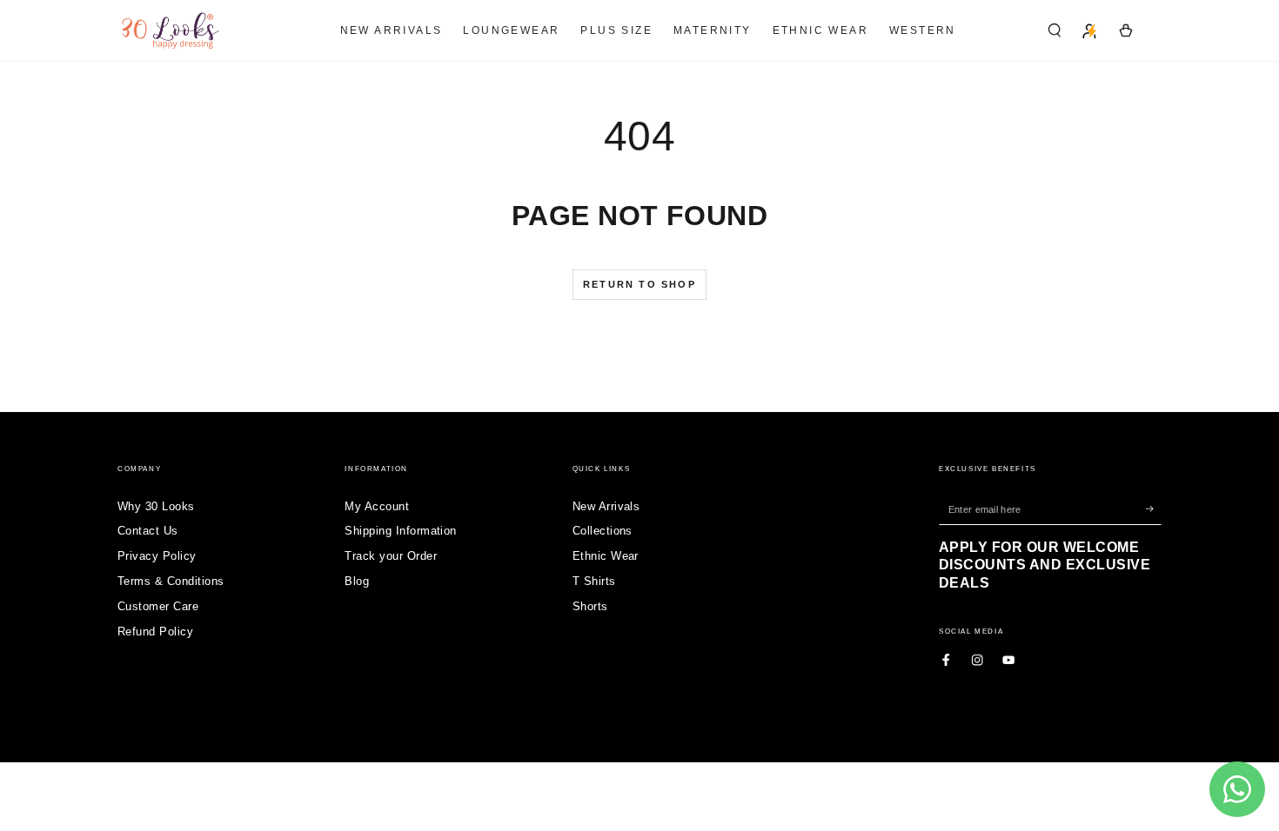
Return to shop (639, 284)
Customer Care (157, 606)
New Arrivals (606, 506)
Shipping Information (401, 530)
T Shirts (594, 581)
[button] (1054, 30)
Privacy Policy (157, 555)
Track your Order (391, 555)
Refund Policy (155, 631)
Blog (357, 581)
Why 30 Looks (156, 506)
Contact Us (147, 530)
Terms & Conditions (170, 581)
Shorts (590, 606)
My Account (377, 506)
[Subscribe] (1154, 509)
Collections (603, 530)
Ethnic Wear (606, 555)
